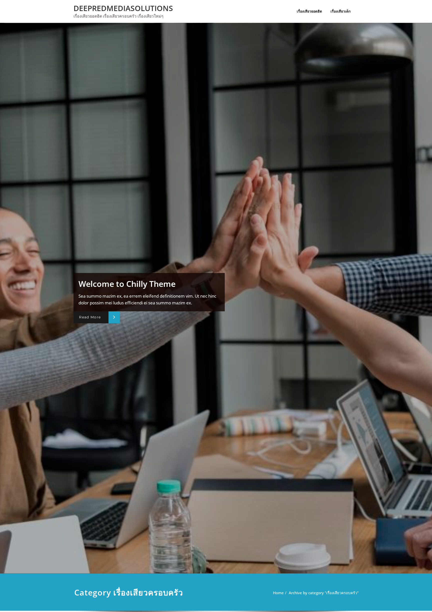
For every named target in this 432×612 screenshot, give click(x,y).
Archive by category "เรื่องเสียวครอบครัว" (323, 592)
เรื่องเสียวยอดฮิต (309, 11)
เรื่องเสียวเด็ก (340, 11)
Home (278, 592)
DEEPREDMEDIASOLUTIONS (123, 8)
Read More (90, 317)
